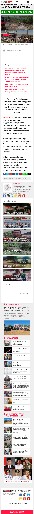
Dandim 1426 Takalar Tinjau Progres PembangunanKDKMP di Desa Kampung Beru (20, 343)
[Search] (32, 2)
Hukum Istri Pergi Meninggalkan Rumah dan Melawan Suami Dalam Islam (21, 401)
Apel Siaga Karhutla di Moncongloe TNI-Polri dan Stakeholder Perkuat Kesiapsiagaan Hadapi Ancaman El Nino (16, 309)
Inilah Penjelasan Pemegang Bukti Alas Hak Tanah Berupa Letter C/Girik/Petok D (21, 371)
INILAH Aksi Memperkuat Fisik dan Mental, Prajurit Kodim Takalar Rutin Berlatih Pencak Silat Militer (21, 437)
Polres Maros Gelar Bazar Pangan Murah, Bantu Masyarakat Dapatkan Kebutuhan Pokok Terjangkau (21, 430)
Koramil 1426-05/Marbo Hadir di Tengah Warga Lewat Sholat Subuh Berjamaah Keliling (20, 444)
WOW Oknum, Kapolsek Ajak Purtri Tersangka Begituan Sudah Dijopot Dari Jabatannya (16, 92)
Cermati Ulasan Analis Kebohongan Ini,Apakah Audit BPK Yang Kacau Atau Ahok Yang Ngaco (16, 239)
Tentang (14, 503)
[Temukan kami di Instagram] (8, 196)
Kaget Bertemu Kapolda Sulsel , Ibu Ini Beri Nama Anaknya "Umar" (21, 377)
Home (9, 503)
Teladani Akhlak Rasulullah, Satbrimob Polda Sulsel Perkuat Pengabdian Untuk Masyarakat (20, 451)
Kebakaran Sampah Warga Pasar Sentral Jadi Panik (15, 40)
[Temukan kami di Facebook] (4, 196)
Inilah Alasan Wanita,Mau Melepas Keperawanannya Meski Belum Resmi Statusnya (21, 350)
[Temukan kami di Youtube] (23, 195)
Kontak (20, 503)
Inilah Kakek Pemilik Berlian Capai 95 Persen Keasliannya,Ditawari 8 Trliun (15, 279)
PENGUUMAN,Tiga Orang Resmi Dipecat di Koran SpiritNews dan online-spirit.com (15, 226)
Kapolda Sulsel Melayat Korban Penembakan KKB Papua (20, 356)
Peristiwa (5, 35)
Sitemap (24, 503)
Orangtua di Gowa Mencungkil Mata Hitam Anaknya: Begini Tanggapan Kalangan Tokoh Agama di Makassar (17, 79)
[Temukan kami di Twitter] (12, 196)
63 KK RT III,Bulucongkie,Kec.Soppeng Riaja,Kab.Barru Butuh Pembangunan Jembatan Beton (16, 252)
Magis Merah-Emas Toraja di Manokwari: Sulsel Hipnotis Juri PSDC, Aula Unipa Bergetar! (20, 394)
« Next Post (8, 285)
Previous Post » (24, 294)
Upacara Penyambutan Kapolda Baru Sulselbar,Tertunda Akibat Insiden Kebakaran (15, 213)
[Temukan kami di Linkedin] (16, 196)
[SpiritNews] (18, 2)
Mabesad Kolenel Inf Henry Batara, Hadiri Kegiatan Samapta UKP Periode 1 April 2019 (21, 364)
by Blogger (21, 512)
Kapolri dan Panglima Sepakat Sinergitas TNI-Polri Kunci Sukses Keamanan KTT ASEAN (20, 408)
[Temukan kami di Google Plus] (20, 196)
